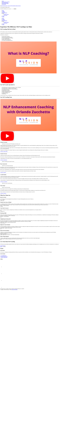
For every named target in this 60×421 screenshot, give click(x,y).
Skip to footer (4, 4)
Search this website (3, 8)
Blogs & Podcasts (4, 12)
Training (3, 11)
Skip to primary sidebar (5, 3)
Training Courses (6, 14)
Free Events (5, 15)
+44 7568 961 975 (3, 255)
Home (3, 10)
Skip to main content (5, 2)
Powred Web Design (14, 289)
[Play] (7, 78)
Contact (3, 16)
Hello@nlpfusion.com (4, 256)
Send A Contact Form (4, 257)
